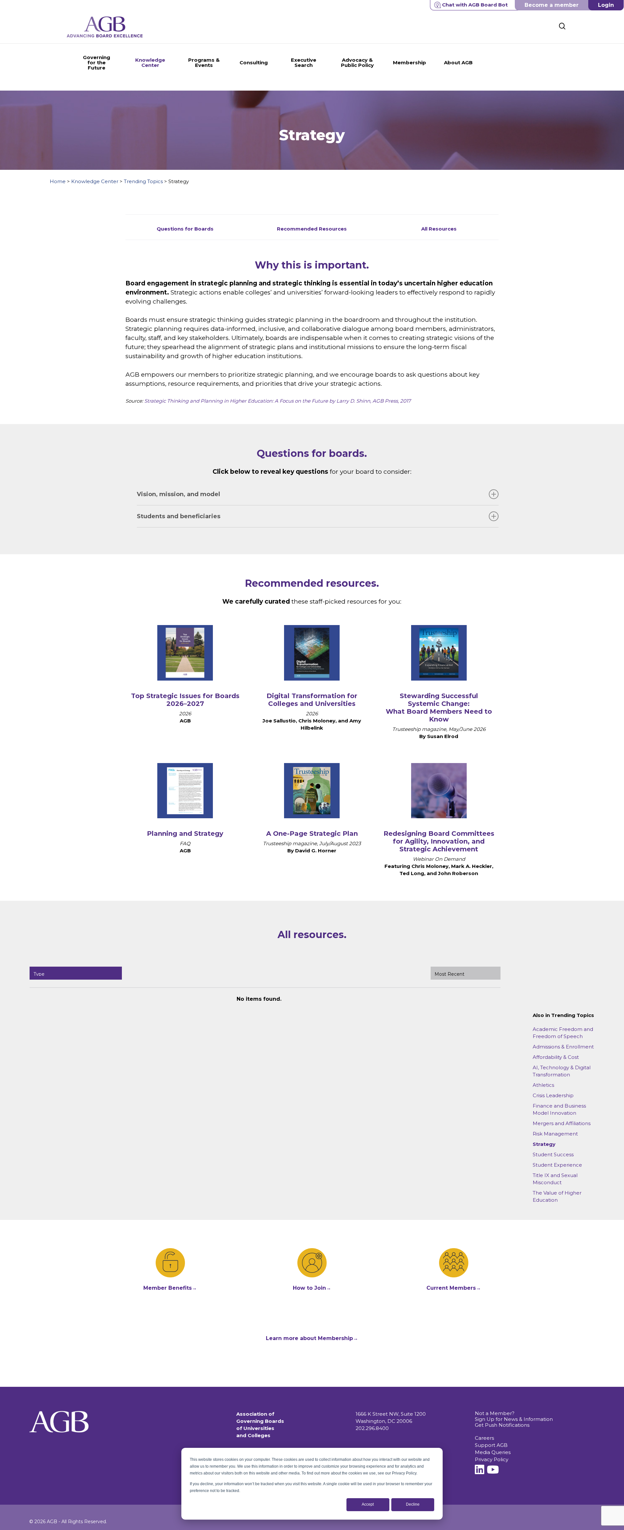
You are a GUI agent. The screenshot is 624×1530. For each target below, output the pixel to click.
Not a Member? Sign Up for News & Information (514, 1416)
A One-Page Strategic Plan (312, 833)
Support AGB (491, 1445)
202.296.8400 (372, 1428)
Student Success (553, 1154)
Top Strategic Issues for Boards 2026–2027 (185, 700)
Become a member (551, 5)
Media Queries (493, 1452)
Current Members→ (453, 1288)
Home (58, 181)
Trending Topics (143, 181)
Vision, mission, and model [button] (178, 494)
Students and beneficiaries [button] (178, 516)
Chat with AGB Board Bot (475, 5)
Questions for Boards (185, 229)
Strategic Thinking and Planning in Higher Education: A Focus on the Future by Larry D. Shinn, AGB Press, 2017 (277, 401)
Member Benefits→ (170, 1288)
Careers (484, 1438)
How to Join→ (312, 1288)
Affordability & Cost (556, 1057)
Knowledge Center (94, 181)
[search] (562, 26)
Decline (413, 1504)
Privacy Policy (491, 1459)
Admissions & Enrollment (563, 1047)
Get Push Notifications (502, 1425)
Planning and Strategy (185, 833)
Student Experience (557, 1165)
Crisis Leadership (553, 1095)
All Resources (439, 229)
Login (606, 5)
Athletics (543, 1085)
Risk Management (555, 1134)
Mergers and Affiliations (562, 1123)
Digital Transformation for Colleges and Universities (311, 700)
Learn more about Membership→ (312, 1338)
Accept (368, 1504)
